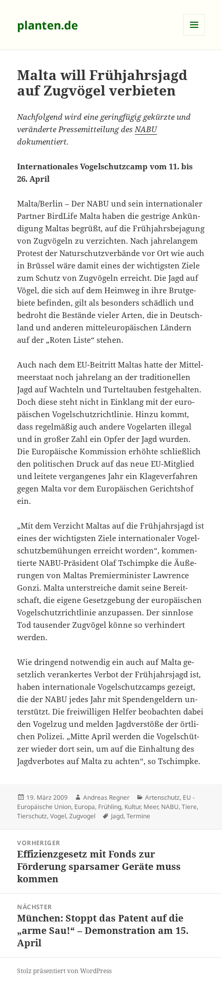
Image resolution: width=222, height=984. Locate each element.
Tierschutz (32, 816)
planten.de (47, 25)
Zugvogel (82, 816)
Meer (151, 806)
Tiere (189, 806)
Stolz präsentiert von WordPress (64, 970)
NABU (146, 129)
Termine (138, 816)
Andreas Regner (106, 797)
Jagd (117, 816)
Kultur (132, 806)
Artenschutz (162, 797)
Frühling (109, 806)
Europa (84, 806)
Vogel (58, 816)
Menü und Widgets (194, 35)
